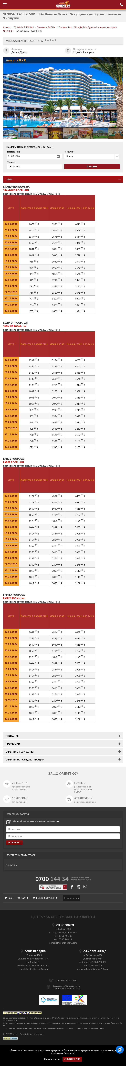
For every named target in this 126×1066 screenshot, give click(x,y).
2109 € (80, 583)
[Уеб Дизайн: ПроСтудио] (10, 1038)
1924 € (57, 416)
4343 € (57, 502)
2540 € (80, 274)
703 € (34, 311)
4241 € (80, 366)
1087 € (34, 391)
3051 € (57, 521)
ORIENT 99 (11, 865)
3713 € (57, 514)
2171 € (34, 502)
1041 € (34, 249)
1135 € (34, 558)
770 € (34, 434)
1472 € (34, 230)
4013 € (80, 508)
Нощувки (69, 152)
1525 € (34, 521)
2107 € (80, 447)
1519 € (57, 292)
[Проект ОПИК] (74, 1000)
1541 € (57, 434)
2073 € (80, 292)
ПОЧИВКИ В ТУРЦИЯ (24, 27)
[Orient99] (63, 4)
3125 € (57, 366)
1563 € (57, 286)
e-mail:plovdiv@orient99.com (33, 968)
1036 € (34, 397)
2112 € (80, 570)
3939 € (57, 508)
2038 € (57, 570)
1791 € (57, 280)
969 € (34, 261)
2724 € (57, 546)
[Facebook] (72, 888)
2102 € (80, 434)
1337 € (34, 236)
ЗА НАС (8, 898)
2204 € (57, 564)
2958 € (80, 391)
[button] (117, 98)
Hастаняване (13, 152)
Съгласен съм (72, 1059)
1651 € (57, 428)
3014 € (80, 385)
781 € (34, 286)
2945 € (57, 230)
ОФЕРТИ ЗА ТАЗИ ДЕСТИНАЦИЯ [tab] (25, 759)
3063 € (80, 527)
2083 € (57, 249)
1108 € (34, 385)
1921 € (80, 311)
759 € (34, 292)
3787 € (80, 514)
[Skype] (53, 888)
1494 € (34, 527)
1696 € (57, 422)
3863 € (80, 372)
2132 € (80, 286)
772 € (34, 447)
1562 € (34, 366)
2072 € (57, 397)
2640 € (80, 261)
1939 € (57, 261)
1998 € (57, 410)
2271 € (57, 558)
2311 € (80, 422)
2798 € (80, 546)
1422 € (34, 372)
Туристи (11, 162)
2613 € (57, 552)
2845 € (57, 372)
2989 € (57, 527)
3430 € (80, 242)
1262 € (34, 242)
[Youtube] (78, 888)
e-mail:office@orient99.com (63, 942)
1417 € (34, 533)
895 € (34, 280)
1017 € (34, 583)
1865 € (57, 274)
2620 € (80, 416)
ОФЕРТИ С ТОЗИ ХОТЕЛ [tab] (20, 751)
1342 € (34, 378)
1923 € (80, 298)
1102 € (34, 564)
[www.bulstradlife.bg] (22, 1013)
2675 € (57, 236)
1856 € (34, 514)
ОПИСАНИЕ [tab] (12, 736)
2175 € (57, 391)
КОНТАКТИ (22, 898)
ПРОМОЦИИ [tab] (13, 743)
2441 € (80, 280)
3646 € (80, 378)
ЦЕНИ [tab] (9, 179)
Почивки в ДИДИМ (46, 27)
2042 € (57, 255)
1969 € (34, 508)
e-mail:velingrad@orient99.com (92, 968)
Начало (6, 27)
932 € (34, 274)
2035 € (57, 583)
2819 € (80, 397)
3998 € (80, 230)
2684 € (57, 378)
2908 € (80, 533)
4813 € (80, 638)
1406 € (57, 311)
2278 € (80, 564)
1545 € (57, 447)
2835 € (80, 249)
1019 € (34, 570)
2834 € (57, 533)
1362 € (34, 546)
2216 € (57, 385)
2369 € (34, 638)
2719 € (80, 410)
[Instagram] (85, 887)
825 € (34, 428)
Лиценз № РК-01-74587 (66, 980)
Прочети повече (52, 1059)
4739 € (57, 638)
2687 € (80, 552)
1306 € (34, 552)
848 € (34, 422)
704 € (34, 298)
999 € (34, 410)
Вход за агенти (71, 898)
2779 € (80, 255)
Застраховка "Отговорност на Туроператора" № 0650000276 (67, 987)
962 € (34, 416)
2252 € (80, 428)
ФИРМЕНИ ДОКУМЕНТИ (45, 898)
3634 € (80, 236)
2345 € (80, 558)
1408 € (57, 298)
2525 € (57, 242)
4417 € (80, 502)
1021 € (34, 255)
